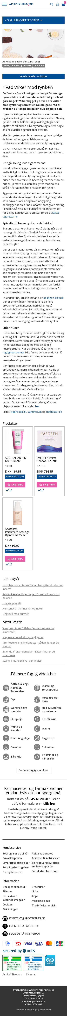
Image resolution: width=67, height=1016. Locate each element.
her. (37, 406)
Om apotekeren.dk (14, 887)
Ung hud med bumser (15, 614)
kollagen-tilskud (53, 298)
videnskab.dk (18, 411)
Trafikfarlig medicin (44, 905)
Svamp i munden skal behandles (21, 660)
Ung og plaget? (11, 603)
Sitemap (31, 974)
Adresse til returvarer (46, 858)
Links (35, 891)
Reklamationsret (42, 853)
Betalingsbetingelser (15, 867)
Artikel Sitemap (12, 974)
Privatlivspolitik (12, 858)
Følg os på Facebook (23, 926)
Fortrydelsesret (12, 872)
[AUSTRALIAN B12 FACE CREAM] (17, 442)
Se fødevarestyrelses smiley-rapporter (45, 864)
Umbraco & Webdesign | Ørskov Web (34, 1009)
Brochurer (38, 887)
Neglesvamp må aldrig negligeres (22, 637)
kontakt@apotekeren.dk (27, 918)
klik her (49, 803)
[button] (4, 4)
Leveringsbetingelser (16, 863)
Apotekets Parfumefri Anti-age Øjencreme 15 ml (17, 532)
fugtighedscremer (13, 352)
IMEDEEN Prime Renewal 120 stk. (47, 459)
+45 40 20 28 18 (40, 799)
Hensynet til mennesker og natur (22, 608)
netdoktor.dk (54, 411)
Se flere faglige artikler (33, 770)
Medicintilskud (41, 901)
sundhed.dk (35, 411)
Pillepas (7, 891)
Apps (35, 896)
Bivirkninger (10, 909)
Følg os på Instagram (24, 933)
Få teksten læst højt (45, 871)
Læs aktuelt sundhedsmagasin (13, 898)
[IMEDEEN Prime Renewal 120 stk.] (49, 442)
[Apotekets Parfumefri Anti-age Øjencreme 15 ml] (17, 513)
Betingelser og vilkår (15, 853)
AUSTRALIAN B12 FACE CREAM (16, 459)
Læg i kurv (17, 484)
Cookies (7, 904)
